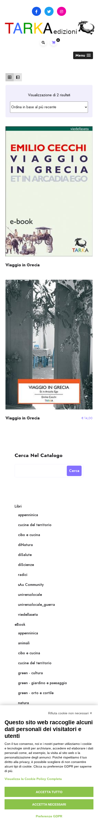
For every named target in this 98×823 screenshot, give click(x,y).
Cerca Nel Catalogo (38, 455)
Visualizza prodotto (49, 193)
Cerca (74, 470)
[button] (83, 55)
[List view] (18, 77)
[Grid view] (9, 77)
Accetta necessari (49, 804)
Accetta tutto (49, 792)
